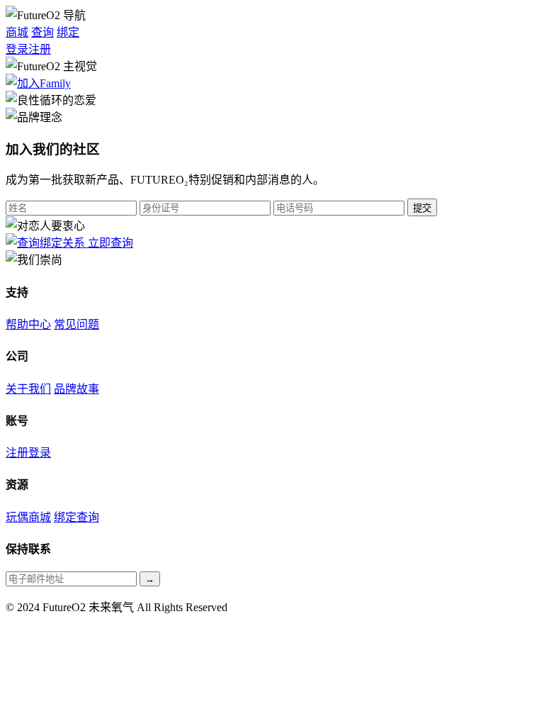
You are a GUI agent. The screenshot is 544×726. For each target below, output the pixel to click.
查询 (42, 32)
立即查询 (110, 243)
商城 (17, 32)
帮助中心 (28, 324)
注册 (39, 49)
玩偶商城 (28, 517)
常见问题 (76, 324)
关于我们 (28, 389)
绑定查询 (76, 517)
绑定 (68, 32)
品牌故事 (76, 389)
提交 (422, 208)
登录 (17, 49)
